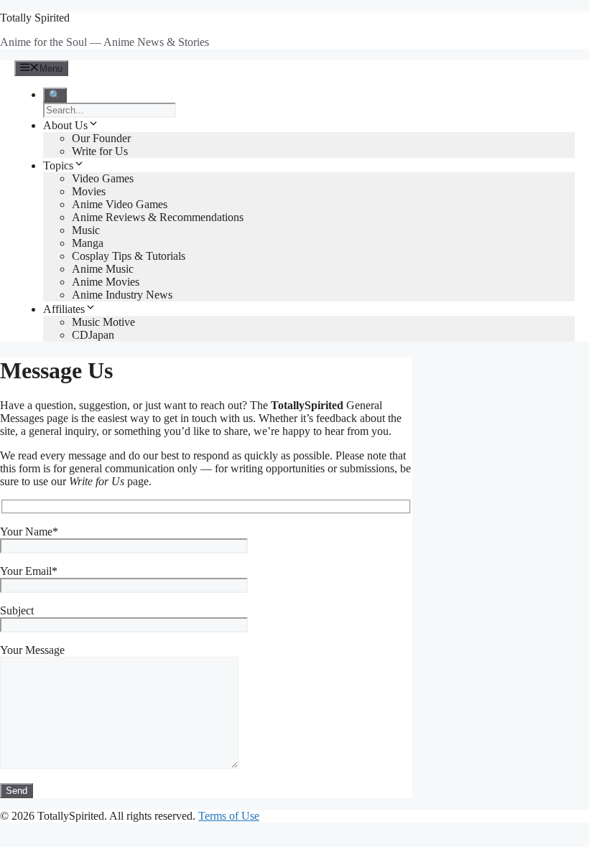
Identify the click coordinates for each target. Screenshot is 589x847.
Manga (87, 243)
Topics (58, 165)
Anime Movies (105, 282)
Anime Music (103, 269)
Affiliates (64, 309)
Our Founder (101, 138)
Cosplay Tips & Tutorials (128, 256)
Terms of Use (228, 816)
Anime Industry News (122, 295)
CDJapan (93, 335)
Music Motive (103, 322)
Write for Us (100, 151)
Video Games (103, 178)
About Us (65, 125)
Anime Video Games (119, 204)
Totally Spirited (35, 17)
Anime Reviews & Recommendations (158, 217)
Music (86, 230)
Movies (89, 191)
